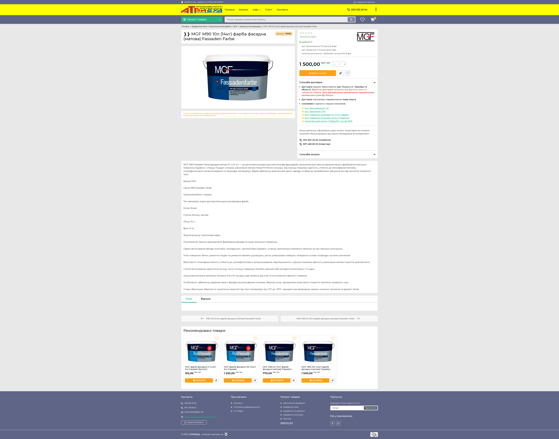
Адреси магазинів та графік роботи (200, 417)
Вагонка (287, 419)
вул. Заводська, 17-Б (315, 111)
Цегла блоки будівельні (294, 403)
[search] (351, 19)
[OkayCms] (225, 434)
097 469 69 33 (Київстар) (316, 144)
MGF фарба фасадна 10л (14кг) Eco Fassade (240, 369)
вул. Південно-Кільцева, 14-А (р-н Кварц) (327, 114)
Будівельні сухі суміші (293, 415)
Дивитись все (287, 423)
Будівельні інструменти (294, 411)
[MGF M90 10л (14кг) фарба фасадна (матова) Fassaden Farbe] (318, 351)
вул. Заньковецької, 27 (317, 108)
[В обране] (348, 73)
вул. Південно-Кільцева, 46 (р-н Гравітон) (327, 118)
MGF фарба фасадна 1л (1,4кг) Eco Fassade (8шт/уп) (200, 369)
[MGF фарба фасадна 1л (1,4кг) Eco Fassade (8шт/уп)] (202, 351)
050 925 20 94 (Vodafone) (316, 140)
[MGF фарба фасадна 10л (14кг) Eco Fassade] (241, 351)
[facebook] (332, 423)
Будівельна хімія (290, 407)
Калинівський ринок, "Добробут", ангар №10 (328, 121)
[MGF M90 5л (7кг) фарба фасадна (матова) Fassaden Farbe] (279, 351)
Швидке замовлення (340, 73)
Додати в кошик (317, 73)
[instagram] (338, 423)
